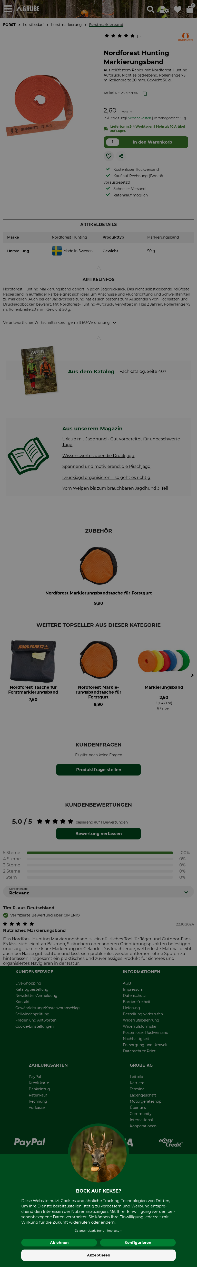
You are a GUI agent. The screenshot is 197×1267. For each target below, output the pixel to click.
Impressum (114, 1230)
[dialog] (98, 633)
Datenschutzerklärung (89, 1230)
